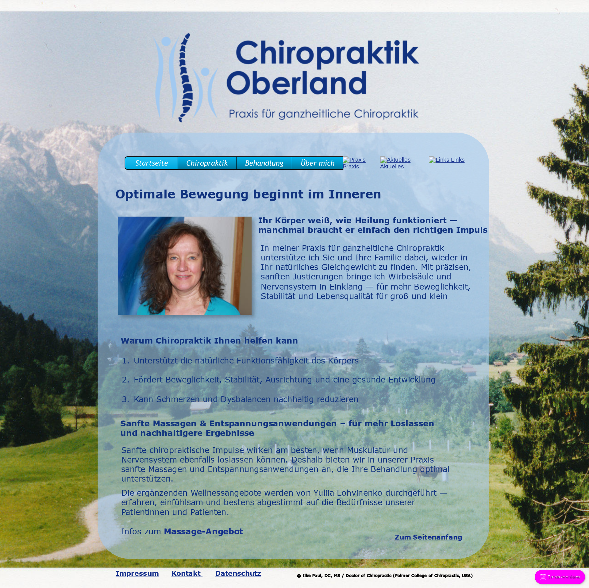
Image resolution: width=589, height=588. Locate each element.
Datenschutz (238, 573)
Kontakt (187, 573)
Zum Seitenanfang (428, 536)
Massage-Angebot (205, 531)
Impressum (137, 573)
